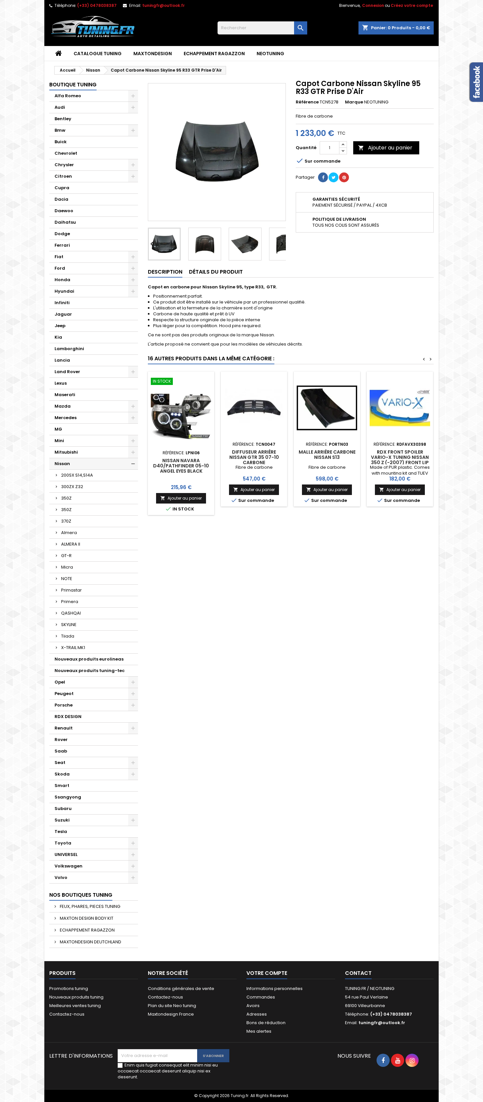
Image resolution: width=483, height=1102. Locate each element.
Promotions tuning (68, 988)
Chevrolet (66, 153)
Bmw (60, 130)
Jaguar (63, 314)
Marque (354, 102)
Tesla (61, 831)
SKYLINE (69, 624)
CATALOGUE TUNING (98, 53)
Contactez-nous (66, 1014)
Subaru (63, 808)
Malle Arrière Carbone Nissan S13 (327, 455)
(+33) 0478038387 (97, 5)
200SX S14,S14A (77, 475)
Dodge (62, 234)
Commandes (260, 997)
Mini (59, 441)
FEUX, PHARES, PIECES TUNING (89, 906)
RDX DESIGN (68, 716)
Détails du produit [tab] (216, 272)
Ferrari (62, 245)
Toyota (63, 843)
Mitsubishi (66, 452)
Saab (61, 751)
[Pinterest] (344, 177)
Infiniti (62, 303)
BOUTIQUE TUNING (73, 84)
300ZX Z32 (72, 487)
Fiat (59, 257)
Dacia (61, 199)
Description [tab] (165, 272)
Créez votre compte (412, 5)
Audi (60, 107)
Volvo (61, 877)
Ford (60, 268)
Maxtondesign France (171, 1014)
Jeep (60, 326)
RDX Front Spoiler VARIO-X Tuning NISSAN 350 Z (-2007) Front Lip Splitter (400, 460)
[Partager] (323, 177)
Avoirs (253, 1005)
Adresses (256, 1014)
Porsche (64, 705)
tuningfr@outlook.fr (163, 5)
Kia (58, 337)
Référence (307, 102)
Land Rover (67, 372)
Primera (69, 601)
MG (58, 429)
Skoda (62, 774)
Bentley (63, 119)
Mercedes (66, 418)
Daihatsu (65, 222)
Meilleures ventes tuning (75, 1005)
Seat (60, 762)
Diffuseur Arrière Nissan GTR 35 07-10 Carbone (254, 457)
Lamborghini (69, 349)
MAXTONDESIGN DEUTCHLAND (90, 942)
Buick (61, 142)
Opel (60, 682)
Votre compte (266, 973)
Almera (69, 532)
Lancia (62, 360)
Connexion (373, 5)
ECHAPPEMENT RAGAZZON (214, 53)
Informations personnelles (274, 988)
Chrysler (64, 165)
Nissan (62, 464)
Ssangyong (68, 797)
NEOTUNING (270, 53)
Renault (64, 728)
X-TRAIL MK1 (73, 647)
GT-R (66, 555)
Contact (358, 973)
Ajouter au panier (385, 147)
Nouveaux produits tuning (76, 997)
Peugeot (64, 693)
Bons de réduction (266, 1023)
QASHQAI (71, 613)
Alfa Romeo (68, 96)
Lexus (61, 383)
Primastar (71, 590)
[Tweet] (333, 177)
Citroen (63, 176)
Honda (62, 280)
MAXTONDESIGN (152, 53)
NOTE (66, 578)
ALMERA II (70, 544)
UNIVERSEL (66, 854)
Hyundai (64, 291)
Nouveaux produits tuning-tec (90, 670)
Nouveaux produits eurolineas (89, 659)
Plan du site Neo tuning (172, 1005)
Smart (62, 785)
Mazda (63, 406)
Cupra (62, 188)
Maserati (65, 395)
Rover (61, 739)
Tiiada (67, 636)
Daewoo (64, 211)
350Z (66, 498)
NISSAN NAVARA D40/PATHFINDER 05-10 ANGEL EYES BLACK (181, 465)
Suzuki (62, 820)
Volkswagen (68, 866)
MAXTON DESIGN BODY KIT (86, 918)
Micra (67, 567)
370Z (66, 521)
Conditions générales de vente (181, 988)
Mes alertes (258, 1031)
